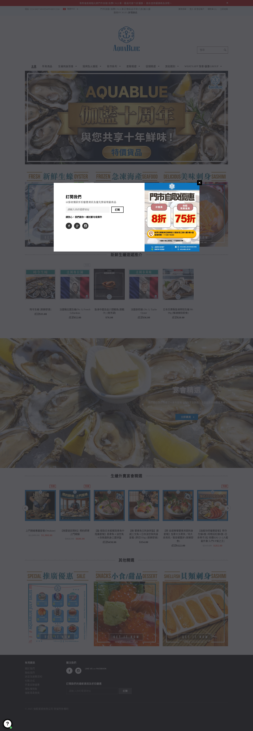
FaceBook (69, 226)
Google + (77, 226)
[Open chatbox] (7, 724)
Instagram (85, 226)
